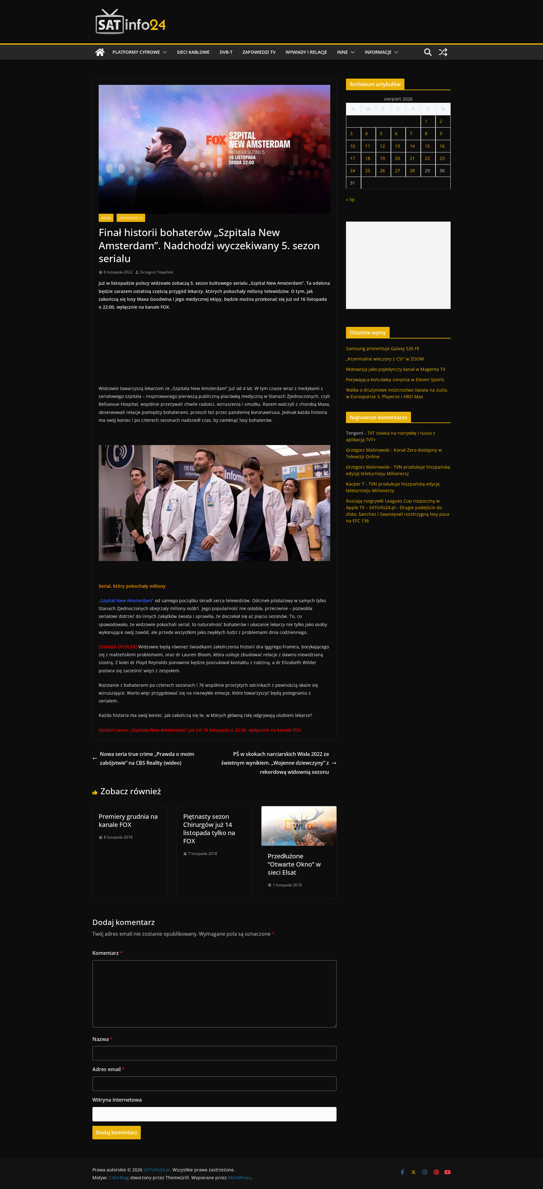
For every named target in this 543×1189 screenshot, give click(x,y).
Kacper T (355, 484)
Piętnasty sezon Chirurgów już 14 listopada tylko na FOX (209, 828)
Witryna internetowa (117, 1099)
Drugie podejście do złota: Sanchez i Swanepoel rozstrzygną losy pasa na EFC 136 (397, 514)
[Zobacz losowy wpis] (443, 52)
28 (412, 170)
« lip (350, 199)
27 (397, 170)
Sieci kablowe (193, 52)
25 (367, 170)
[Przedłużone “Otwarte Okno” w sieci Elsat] (299, 810)
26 (382, 170)
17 (352, 158)
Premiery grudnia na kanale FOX (128, 820)
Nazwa (102, 1039)
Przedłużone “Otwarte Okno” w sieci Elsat (294, 864)
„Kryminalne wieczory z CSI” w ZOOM (385, 359)
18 (367, 158)
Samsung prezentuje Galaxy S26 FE (383, 348)
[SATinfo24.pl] (99, 52)
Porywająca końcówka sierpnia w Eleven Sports (395, 380)
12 (382, 146)
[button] (163, 52)
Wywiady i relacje (306, 52)
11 (367, 146)
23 (442, 158)
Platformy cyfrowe (136, 52)
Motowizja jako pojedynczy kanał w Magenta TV (395, 369)
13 (397, 146)
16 (442, 146)
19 (382, 158)
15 (427, 146)
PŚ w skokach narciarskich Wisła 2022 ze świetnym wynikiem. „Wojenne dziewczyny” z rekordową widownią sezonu (275, 763)
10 (352, 146)
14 (412, 146)
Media (106, 218)
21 (412, 158)
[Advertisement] (398, 265)
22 (427, 158)
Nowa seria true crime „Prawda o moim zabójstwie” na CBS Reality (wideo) (147, 759)
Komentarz (107, 953)
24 (352, 170)
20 (397, 158)
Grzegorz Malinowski (368, 450)
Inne (342, 52)
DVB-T (226, 52)
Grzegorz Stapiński (156, 272)
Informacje (378, 52)
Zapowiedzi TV (259, 52)
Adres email (108, 1069)
